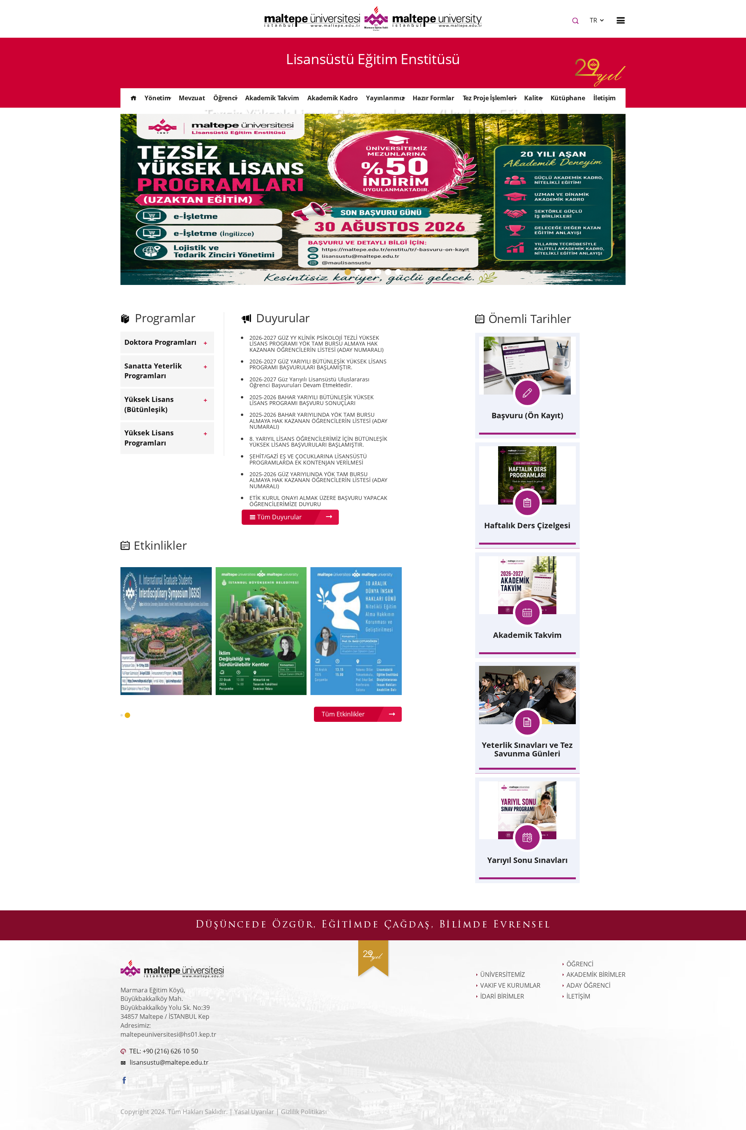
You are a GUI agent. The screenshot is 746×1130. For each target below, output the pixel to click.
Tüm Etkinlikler (343, 714)
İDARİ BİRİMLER (502, 996)
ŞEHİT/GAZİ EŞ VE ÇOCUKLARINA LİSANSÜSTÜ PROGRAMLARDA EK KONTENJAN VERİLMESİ (308, 459)
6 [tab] (399, 274)
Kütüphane (568, 98)
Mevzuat (192, 98)
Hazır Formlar (433, 98)
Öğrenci (225, 98)
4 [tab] (379, 274)
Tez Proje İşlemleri (489, 98)
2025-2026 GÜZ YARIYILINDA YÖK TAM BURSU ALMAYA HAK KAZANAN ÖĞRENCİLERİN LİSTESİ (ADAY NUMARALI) (318, 480)
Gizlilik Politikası (304, 1111)
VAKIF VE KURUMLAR (510, 985)
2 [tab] (359, 274)
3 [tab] (369, 274)
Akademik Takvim (272, 98)
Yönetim (157, 98)
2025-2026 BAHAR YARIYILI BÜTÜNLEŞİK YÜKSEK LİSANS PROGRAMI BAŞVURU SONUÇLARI (311, 400)
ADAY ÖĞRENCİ (588, 985)
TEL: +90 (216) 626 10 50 (163, 1051)
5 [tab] (389, 274)
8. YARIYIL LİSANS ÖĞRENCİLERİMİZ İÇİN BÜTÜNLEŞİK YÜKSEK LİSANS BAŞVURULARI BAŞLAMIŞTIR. (318, 442)
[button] (121, 715)
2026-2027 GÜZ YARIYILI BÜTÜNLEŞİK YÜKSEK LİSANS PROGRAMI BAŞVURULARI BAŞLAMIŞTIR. (318, 364)
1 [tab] (349, 274)
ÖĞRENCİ (579, 964)
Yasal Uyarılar (255, 1111)
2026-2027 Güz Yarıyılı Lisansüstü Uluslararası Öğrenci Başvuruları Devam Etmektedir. (309, 382)
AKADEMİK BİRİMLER (596, 974)
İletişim (604, 98)
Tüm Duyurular (279, 517)
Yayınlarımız (385, 98)
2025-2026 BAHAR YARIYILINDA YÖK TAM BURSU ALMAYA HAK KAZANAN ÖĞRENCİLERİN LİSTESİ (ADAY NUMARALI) (318, 421)
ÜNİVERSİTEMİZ (502, 974)
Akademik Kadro (332, 98)
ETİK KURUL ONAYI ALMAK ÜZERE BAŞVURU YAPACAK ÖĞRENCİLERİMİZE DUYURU (318, 501)
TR (594, 20)
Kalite (533, 98)
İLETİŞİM (578, 996)
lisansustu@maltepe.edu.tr (169, 1062)
